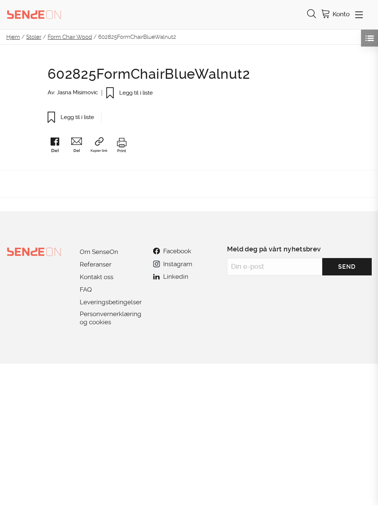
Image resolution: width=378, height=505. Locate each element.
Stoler (33, 37)
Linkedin (175, 276)
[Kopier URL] (102, 146)
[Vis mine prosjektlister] (369, 38)
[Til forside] (34, 14)
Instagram (177, 264)
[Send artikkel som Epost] (80, 146)
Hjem (13, 37)
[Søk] (312, 14)
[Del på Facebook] (58, 146)
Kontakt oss (96, 277)
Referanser (95, 264)
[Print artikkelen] (121, 146)
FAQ (86, 289)
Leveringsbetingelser (111, 302)
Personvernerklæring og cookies (110, 318)
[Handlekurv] (326, 14)
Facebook (177, 251)
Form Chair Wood (70, 37)
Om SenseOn (99, 251)
